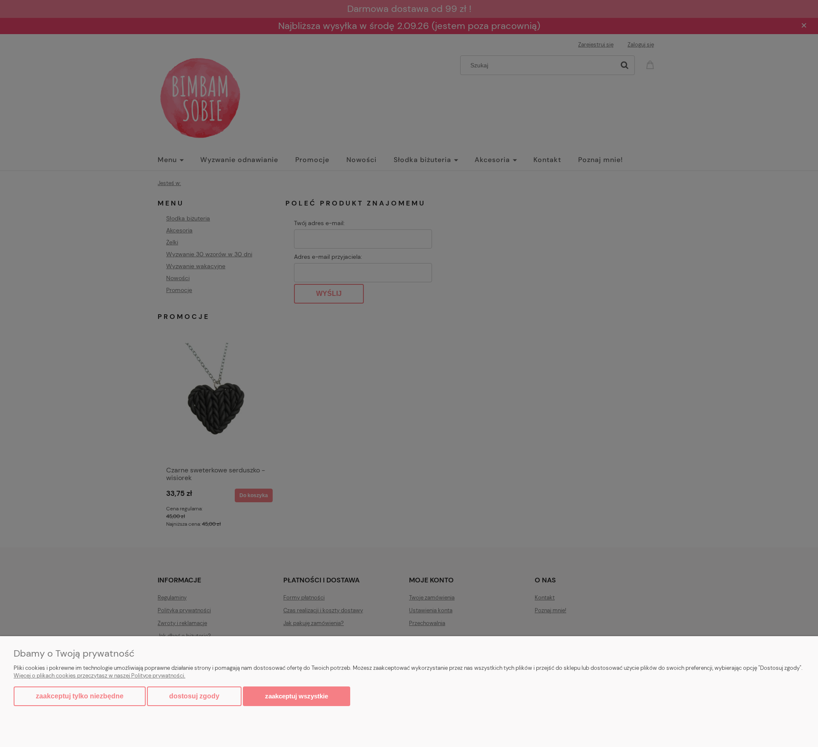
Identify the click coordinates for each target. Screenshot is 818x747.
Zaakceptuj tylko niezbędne (80, 696)
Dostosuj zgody (194, 696)
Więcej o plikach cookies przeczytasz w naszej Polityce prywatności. (99, 675)
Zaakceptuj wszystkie (296, 696)
